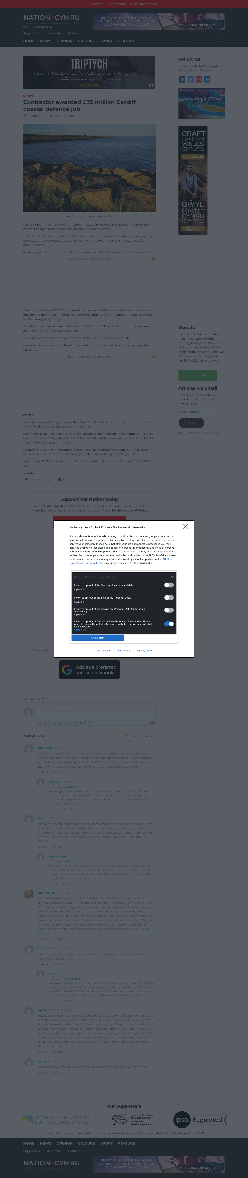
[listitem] (124, 577)
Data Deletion (103, 650)
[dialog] (124, 589)
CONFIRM (98, 637)
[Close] (186, 527)
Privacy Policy (145, 650)
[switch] (169, 585)
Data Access (124, 650)
